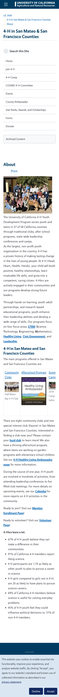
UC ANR (7, 15)
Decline (36, 691)
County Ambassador (17, 101)
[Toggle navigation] (6, 4)
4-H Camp (11, 77)
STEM (31, 326)
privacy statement (11, 682)
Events (9, 93)
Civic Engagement (34, 336)
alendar (41, 491)
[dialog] (29, 675)
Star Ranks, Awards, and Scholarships (26, 109)
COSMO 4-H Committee (19, 85)
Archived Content (15, 139)
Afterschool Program (33, 372)
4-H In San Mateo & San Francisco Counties (29, 19)
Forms (9, 118)
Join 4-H (10, 69)
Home (9, 61)
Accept (50, 691)
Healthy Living (12, 336)
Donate (10, 126)
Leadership (10, 341)
